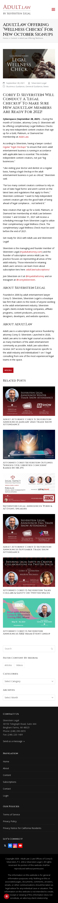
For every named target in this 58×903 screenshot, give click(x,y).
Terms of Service (11, 814)
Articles (8, 370)
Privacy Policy (10, 821)
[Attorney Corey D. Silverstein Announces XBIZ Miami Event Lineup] (29, 612)
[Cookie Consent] (6, 896)
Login (6, 795)
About (6, 768)
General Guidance (34, 86)
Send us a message (13, 741)
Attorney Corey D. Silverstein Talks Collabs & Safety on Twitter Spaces (27, 592)
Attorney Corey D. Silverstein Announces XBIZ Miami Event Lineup (26, 632)
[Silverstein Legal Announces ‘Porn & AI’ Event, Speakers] (29, 487)
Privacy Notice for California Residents (22, 828)
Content (7, 775)
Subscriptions (9, 781)
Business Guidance (15, 86)
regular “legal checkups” (15, 146)
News (46, 86)
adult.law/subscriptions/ (38, 269)
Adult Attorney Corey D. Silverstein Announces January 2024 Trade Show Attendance (27, 422)
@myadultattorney (35, 276)
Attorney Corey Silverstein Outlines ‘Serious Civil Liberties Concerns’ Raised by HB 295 (28, 465)
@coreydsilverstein (25, 279)
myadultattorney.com (31, 251)
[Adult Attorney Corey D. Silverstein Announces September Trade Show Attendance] (29, 528)
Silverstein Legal (38, 83)
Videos (19, 665)
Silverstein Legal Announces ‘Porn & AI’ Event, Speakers (27, 507)
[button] (53, 9)
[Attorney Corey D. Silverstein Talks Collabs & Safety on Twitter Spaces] (29, 571)
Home (6, 761)
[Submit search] (52, 648)
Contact (7, 788)
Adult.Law (23, 136)
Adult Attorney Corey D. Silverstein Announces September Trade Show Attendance (27, 549)
